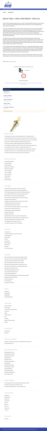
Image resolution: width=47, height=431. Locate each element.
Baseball (6, 395)
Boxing (5, 399)
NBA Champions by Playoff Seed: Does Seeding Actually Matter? (15, 190)
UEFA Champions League (8, 343)
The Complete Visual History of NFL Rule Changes (13, 223)
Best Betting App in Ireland (9, 355)
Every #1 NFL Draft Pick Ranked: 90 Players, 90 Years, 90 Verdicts (16, 197)
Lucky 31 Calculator (8, 172)
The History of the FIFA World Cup (10, 199)
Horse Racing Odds (7, 280)
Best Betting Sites (7, 363)
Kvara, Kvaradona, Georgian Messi (10, 309)
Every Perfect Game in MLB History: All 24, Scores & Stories (14, 188)
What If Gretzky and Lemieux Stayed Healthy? (12, 210)
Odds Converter (7, 177)
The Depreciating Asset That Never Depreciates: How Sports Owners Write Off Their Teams (20, 138)
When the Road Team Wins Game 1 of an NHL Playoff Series (15, 386)
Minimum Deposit (7, 242)
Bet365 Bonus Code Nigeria (9, 361)
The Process (6, 311)
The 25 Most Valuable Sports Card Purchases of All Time (14, 219)
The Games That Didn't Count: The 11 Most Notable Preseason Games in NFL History (19, 150)
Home (4, 12)
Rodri (5, 316)
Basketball (6, 397)
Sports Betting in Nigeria (8, 370)
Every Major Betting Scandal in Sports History (12, 203)
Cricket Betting (7, 295)
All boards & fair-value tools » (8, 111)
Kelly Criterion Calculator (8, 168)
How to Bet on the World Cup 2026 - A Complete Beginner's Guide (15, 266)
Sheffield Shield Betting (8, 296)
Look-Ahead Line (7, 231)
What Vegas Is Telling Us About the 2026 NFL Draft (13, 384)
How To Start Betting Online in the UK (11, 271)
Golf (5, 402)
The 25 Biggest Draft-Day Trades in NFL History (12, 221)
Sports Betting (7, 237)
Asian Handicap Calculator (9, 161)
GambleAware (27, 70)
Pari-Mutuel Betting (7, 235)
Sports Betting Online (8, 368)
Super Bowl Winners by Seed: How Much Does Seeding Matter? (15, 215)
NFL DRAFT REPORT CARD (9, 212)
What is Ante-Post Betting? (9, 282)
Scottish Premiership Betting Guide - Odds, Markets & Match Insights (16, 275)
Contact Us (6, 418)
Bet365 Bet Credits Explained (9, 372)
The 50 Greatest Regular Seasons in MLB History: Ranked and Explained (17, 192)
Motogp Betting (7, 293)
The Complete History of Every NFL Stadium (12, 204)
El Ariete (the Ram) (7, 314)
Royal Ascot (6, 332)
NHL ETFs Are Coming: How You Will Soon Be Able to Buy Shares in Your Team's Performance (20, 139)
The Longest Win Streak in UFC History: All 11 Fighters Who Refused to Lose (17, 147)
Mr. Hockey (6, 318)
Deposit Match (7, 241)
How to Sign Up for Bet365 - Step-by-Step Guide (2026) (14, 260)
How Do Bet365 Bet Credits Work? (10, 273)
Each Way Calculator (8, 163)
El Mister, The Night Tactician (9, 320)
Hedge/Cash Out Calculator (9, 166)
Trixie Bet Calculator (8, 165)
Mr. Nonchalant (7, 307)
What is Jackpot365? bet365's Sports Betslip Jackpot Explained (15, 257)
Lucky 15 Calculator (8, 174)
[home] (8, 4)
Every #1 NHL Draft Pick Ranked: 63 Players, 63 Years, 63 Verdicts (16, 206)
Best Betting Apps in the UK (9, 352)
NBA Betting (6, 291)
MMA (5, 404)
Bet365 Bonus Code (8, 359)
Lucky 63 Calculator (8, 170)
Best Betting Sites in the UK (9, 366)
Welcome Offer (7, 244)
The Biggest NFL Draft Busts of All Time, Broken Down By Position (16, 201)
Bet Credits (6, 246)
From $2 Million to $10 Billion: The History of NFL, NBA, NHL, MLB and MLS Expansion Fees (20, 145)
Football (5, 400)
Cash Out (6, 239)
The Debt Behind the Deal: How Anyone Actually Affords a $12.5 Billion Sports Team (19, 136)
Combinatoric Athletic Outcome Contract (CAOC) (13, 233)
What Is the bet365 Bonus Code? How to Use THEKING (14, 262)
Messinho (6, 322)
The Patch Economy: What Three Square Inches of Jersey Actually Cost (17, 152)
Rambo (5, 313)
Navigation (11, 12)
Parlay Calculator (7, 176)
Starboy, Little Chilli (7, 305)
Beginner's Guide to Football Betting (10, 277)
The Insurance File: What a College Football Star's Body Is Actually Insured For (18, 143)
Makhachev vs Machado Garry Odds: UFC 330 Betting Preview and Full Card (17, 341)
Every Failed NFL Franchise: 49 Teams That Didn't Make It (14, 195)
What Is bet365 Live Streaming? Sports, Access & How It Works (15, 264)
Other (5, 406)
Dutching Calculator (8, 179)
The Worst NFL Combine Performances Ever (12, 208)
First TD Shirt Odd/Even (8, 248)
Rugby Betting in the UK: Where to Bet (11, 268)
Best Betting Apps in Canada (9, 354)
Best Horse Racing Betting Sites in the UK (11, 269)
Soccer (5, 408)
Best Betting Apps (7, 357)
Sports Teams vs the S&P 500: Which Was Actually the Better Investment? (17, 141)
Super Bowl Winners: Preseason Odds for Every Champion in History (16, 217)
